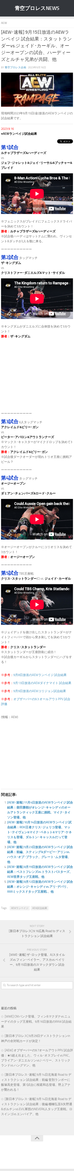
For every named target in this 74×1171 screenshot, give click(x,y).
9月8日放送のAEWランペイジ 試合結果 (40, 675)
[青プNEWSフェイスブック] (41, 1157)
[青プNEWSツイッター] (33, 1157)
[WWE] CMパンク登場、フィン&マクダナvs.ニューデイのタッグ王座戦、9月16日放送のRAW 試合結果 (36, 1021)
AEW (4, 23)
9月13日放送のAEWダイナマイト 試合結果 (42, 683)
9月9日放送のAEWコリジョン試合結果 (39, 691)
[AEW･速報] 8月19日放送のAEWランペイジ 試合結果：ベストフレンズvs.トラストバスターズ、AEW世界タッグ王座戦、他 (40, 872)
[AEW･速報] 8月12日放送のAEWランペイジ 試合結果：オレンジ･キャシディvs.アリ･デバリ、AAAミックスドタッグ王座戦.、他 (40, 886)
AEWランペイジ (19, 908)
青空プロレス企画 (15, 67)
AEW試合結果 (39, 908)
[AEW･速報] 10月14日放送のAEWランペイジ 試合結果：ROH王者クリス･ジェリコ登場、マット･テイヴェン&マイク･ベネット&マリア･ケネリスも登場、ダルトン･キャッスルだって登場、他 (39, 832)
